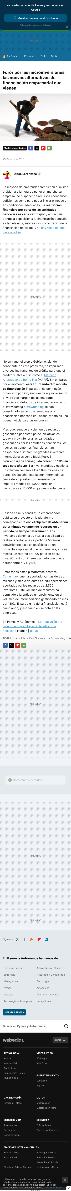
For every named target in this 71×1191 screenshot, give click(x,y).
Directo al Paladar (13, 1102)
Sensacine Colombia (47, 1162)
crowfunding (35, 407)
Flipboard (43, 148)
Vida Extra (42, 1063)
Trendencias (10, 1125)
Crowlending (58, 638)
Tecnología (43, 981)
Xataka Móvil (10, 1063)
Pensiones (30, 56)
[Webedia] (13, 1042)
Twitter (36, 148)
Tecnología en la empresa (18, 1001)
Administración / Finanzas (30, 638)
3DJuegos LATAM (46, 1152)
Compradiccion (12, 1135)
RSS (32, 939)
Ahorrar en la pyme (47, 994)
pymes (7, 987)
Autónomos (13, 56)
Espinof (41, 1085)
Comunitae (10, 576)
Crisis (54, 56)
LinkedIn (46, 939)
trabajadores (44, 1001)
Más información (53, 1187)
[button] (27, 174)
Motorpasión (43, 1102)
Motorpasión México (48, 1167)
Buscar (66, 1026)
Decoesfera (10, 1130)
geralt (34, 631)
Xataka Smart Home (14, 1073)
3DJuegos (42, 1058)
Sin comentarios (16, 148)
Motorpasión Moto (47, 1107)
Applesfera (10, 1068)
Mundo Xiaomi (11, 1077)
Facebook (30, 148)
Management (11, 981)
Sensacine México (46, 1157)
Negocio (8, 994)
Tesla (43, 56)
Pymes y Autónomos (48, 1130)
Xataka (7, 1058)
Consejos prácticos (14, 968)
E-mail (49, 148)
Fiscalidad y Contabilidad (51, 974)
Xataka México (11, 1152)
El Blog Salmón (44, 1125)
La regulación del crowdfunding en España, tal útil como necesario (32, 626)
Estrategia (9, 974)
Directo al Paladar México (17, 1167)
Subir (57, 1040)
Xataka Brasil (10, 1157)
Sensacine (42, 1080)
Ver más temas (14, 1012)
